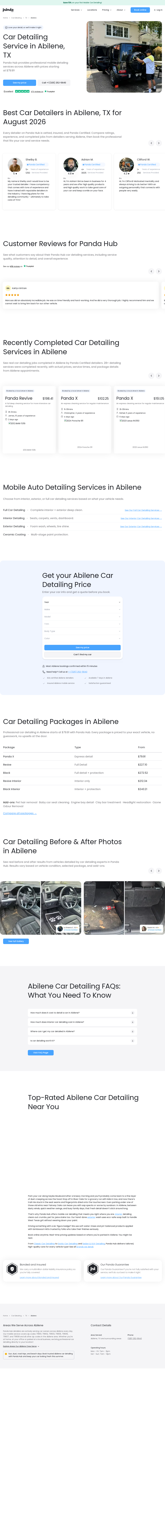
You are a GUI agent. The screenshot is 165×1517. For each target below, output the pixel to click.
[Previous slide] (151, 143)
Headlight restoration (137, 802)
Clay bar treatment (108, 802)
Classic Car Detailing (44, 1243)
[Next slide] (159, 143)
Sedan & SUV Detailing (93, 1243)
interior (118, 1214)
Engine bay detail (82, 802)
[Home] (8, 10)
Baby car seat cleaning (54, 802)
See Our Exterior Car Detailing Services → (141, 526)
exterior (91, 1217)
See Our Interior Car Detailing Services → (141, 518)
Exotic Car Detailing (68, 1243)
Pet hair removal (26, 802)
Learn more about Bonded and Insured (39, 1277)
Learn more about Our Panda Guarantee (121, 1277)
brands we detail (84, 1246)
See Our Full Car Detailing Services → (143, 510)
